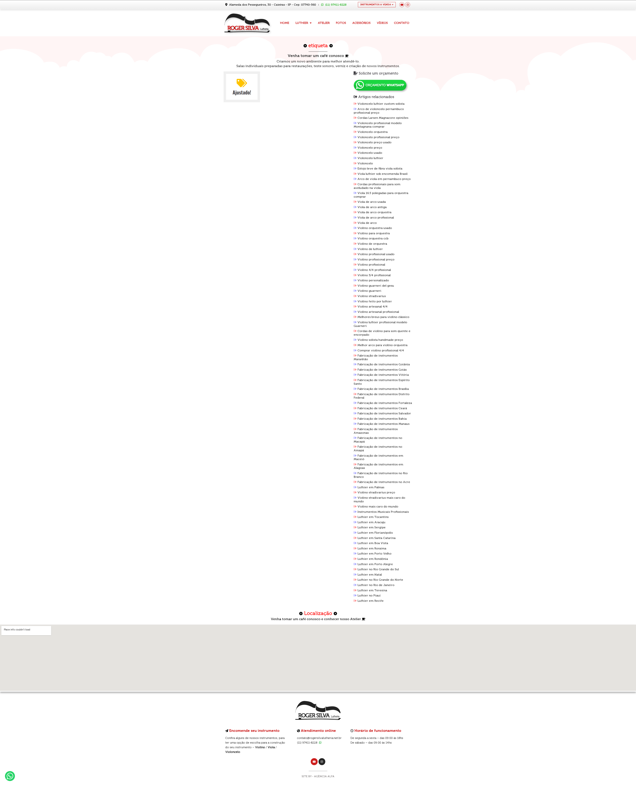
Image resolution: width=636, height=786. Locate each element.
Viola (271, 747)
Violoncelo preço (369, 147)
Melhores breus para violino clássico (383, 317)
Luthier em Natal (369, 574)
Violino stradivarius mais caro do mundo (379, 499)
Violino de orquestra (372, 244)
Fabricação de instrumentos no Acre (383, 482)
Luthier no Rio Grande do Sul (378, 569)
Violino (260, 747)
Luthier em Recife (370, 601)
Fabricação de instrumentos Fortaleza (384, 403)
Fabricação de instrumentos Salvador (384, 413)
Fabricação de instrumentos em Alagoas (378, 466)
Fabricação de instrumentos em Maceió (378, 457)
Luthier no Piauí (368, 595)
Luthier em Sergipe (371, 527)
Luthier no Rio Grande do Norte (380, 580)
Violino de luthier (370, 249)
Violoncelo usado (369, 153)
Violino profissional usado (375, 254)
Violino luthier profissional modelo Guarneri (380, 324)
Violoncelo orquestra (372, 132)
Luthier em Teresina (372, 590)
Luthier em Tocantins (373, 517)
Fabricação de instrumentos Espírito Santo (382, 382)
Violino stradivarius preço (376, 492)
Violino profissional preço (375, 259)
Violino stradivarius (371, 296)
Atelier (324, 23)
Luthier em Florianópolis (375, 532)
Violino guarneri (369, 291)
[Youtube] (401, 4)
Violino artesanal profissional (378, 312)
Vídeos (382, 23)
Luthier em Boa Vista (372, 543)
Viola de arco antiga (372, 207)
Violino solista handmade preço (380, 340)
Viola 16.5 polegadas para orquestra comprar (381, 194)
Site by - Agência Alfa (318, 776)
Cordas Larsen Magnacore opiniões (382, 118)
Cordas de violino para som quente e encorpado (382, 333)
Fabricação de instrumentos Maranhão (376, 357)
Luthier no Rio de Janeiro (375, 585)
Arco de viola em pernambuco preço (384, 179)
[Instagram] (407, 4)
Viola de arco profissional (375, 217)
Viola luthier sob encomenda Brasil (382, 174)
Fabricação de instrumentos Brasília (383, 389)
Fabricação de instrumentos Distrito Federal (381, 396)
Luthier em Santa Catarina (376, 538)
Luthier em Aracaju (371, 522)
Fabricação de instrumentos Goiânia (383, 364)
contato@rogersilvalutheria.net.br (319, 738)
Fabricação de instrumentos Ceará (382, 408)
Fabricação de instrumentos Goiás (382, 369)
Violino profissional (371, 264)
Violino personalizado (373, 280)
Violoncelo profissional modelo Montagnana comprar (378, 125)
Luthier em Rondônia (372, 559)
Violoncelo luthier (370, 158)
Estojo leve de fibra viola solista (379, 168)
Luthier (301, 23)
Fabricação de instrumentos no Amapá (378, 448)
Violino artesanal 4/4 (372, 306)
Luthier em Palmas (370, 487)
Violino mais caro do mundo (377, 506)
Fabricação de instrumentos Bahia (382, 419)
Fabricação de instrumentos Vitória (383, 375)
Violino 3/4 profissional (374, 275)
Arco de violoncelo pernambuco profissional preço (379, 110)
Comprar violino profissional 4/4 (380, 350)
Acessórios (361, 23)
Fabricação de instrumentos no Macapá (378, 439)
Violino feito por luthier (374, 301)
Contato (401, 23)
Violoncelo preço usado (374, 142)
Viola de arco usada (371, 202)
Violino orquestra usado (374, 228)
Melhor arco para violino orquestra (382, 345)
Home (284, 23)
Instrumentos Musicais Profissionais (383, 512)
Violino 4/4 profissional (374, 270)
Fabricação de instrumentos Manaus (383, 424)
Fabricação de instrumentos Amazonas (376, 431)
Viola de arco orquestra (374, 212)
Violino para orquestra (373, 233)
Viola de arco (367, 223)
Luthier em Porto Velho (374, 553)
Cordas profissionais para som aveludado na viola (377, 186)
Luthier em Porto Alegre (375, 564)
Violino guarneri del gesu (375, 285)
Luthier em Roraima (371, 548)
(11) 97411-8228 (335, 4)
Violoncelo (365, 163)
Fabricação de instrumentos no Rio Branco (381, 475)
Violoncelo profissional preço (378, 137)
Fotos (341, 23)
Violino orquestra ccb (372, 238)
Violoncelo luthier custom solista (380, 104)
